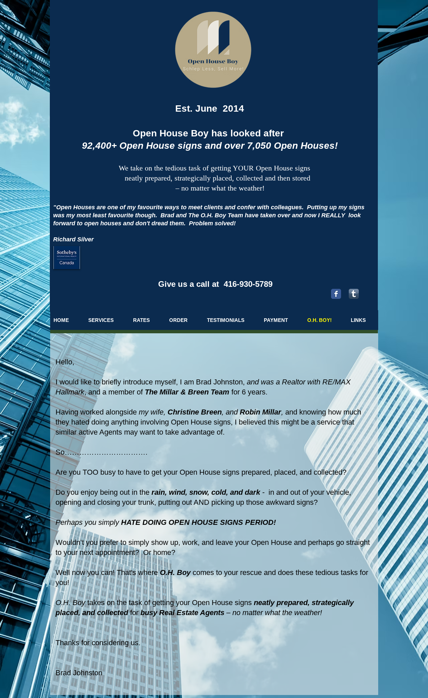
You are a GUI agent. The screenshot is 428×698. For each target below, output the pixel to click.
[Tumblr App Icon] (354, 294)
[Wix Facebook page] (336, 294)
